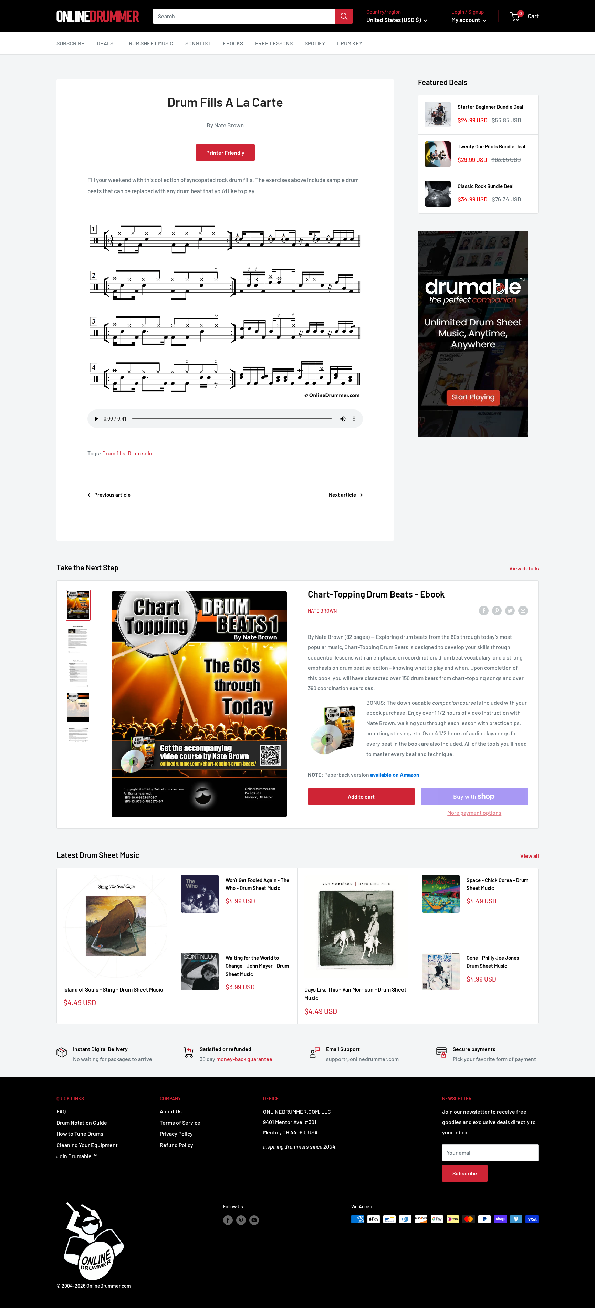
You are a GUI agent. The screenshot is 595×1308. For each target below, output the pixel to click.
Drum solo (140, 453)
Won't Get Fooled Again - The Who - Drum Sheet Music (257, 884)
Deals (105, 43)
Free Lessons (274, 43)
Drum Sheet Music (149, 43)
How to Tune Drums (79, 1133)
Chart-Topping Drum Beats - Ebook (376, 594)
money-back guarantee (244, 1059)
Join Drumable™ (76, 1156)
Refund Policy (176, 1145)
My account (466, 19)
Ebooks (233, 43)
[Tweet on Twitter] (510, 610)
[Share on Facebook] (484, 610)
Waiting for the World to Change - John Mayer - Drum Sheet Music (257, 966)
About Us (171, 1111)
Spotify (315, 43)
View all (530, 855)
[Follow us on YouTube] (254, 1220)
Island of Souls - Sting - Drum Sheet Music (113, 989)
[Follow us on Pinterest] (241, 1220)
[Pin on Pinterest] (497, 610)
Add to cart (361, 796)
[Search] (344, 16)
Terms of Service (180, 1122)
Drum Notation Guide (81, 1122)
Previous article (112, 494)
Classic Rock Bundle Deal (486, 186)
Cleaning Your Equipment (87, 1145)
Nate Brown (322, 611)
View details (524, 568)
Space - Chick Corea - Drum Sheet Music (497, 884)
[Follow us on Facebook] (228, 1220)
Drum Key (349, 43)
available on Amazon (394, 774)
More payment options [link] (474, 812)
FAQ (61, 1111)
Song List (198, 43)
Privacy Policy (176, 1133)
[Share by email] (523, 610)
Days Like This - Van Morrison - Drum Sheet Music (355, 993)
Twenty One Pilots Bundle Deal (491, 146)
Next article (342, 494)
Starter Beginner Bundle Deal (490, 107)
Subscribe (70, 43)
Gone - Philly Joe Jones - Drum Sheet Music (494, 962)
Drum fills (113, 453)
